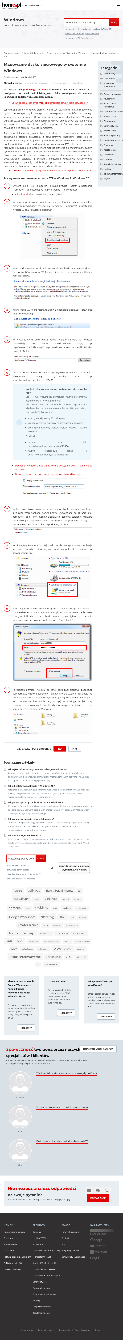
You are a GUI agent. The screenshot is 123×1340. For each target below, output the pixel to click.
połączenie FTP (92, 33)
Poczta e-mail (110, 149)
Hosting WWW (39, 1238)
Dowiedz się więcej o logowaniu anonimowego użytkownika (48, 474)
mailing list (57, 925)
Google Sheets (81, 908)
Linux (45, 925)
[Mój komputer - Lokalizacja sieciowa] (52, 577)
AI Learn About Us (12, 1269)
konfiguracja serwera (36, 82)
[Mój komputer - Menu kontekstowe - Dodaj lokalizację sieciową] (52, 235)
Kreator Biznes (28, 925)
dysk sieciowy (60, 82)
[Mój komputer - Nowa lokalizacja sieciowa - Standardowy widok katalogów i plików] (52, 723)
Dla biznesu (109, 78)
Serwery (36, 1300)
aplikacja (34, 890)
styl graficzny (43, 949)
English (107, 178)
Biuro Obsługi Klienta (59, 890)
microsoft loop (45, 933)
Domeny (108, 159)
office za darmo (79, 933)
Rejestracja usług (112, 135)
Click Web (51, 898)
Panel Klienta (110, 130)
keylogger (82, 917)
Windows (78, 82)
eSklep (41, 907)
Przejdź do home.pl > (31, 5)
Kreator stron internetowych (46, 1275)
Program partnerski (71, 1250)
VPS (68, 956)
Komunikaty (109, 73)
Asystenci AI (109, 98)
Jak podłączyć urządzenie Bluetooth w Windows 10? (37, 802)
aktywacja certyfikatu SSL (100, 29)
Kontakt (65, 1238)
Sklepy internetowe (42, 1306)
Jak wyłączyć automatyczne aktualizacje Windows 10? (38, 769)
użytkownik (53, 956)
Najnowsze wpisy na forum (98, 1048)
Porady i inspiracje (112, 93)
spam (14, 948)
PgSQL (20, 940)
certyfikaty (21, 899)
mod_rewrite (62, 933)
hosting (47, 916)
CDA (79, 891)
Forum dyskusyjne (70, 1231)
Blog (64, 1244)
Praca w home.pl (11, 1238)
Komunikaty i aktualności (73, 1256)
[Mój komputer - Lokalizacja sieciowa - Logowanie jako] (52, 652)
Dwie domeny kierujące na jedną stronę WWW (62, 1141)
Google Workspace (22, 917)
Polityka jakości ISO (13, 1263)
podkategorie (33, 941)
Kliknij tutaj (21, 194)
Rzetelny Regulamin (82, 941)
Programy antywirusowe (44, 1294)
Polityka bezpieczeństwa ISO (17, 1256)
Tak (60, 748)
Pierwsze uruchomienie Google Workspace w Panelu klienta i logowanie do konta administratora (21, 989)
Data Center (9, 1250)
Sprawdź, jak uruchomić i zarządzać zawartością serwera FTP (50, 102)
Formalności (109, 154)
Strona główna (27, 1330)
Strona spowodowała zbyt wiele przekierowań (62, 1107)
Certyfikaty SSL (111, 125)
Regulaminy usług (41, 1312)
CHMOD (37, 899)
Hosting (107, 169)
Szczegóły (26, 1027)
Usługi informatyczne (25, 956)
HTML (62, 917)
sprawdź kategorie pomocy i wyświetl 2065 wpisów (74, 867)
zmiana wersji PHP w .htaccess (79, 38)
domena (15, 908)
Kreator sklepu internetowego (47, 1250)
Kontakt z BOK (98, 1198)
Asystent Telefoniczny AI (44, 1263)
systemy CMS (63, 948)
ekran (28, 908)
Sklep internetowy (112, 164)
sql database (27, 949)
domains (77, 899)
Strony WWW (110, 116)
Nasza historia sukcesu (14, 1231)
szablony (81, 948)
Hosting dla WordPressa (44, 1269)
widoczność (81, 957)
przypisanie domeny (74, 33)
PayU (9, 940)
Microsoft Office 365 (42, 1256)
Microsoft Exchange (22, 933)
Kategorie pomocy (46, 1330)
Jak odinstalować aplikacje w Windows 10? (31, 785)
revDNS (67, 941)
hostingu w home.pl (38, 89)
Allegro (18, 890)
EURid (55, 908)
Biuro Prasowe (10, 1244)
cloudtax (65, 899)
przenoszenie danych (51, 941)
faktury (67, 908)
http (72, 917)
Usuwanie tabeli (57, 981)
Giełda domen (110, 121)
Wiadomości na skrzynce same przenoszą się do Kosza (66, 1073)
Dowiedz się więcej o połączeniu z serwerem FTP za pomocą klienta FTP (51, 170)
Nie (74, 748)
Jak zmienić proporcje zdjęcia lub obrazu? (31, 819)
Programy (108, 145)
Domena (37, 1231)
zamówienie (51, 964)
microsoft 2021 (72, 925)
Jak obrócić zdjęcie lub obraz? (24, 835)
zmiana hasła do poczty (76, 29)
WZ (38, 965)
